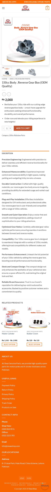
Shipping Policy (8, 398)
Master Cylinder (8, 334)
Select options (9, 344)
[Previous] (6, 41)
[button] (3, 8)
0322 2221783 (8, 435)
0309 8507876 (8, 429)
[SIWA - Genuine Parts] (25, 8)
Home (4, 79)
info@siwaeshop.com (11, 446)
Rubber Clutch (32, 334)
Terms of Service (18, 485)
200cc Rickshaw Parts (20, 79)
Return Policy (7, 389)
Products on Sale (9, 407)
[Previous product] (9, 94)
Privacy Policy (8, 394)
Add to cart (23, 128)
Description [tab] (7, 153)
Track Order (7, 403)
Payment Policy (8, 385)
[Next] (45, 41)
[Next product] (4, 94)
